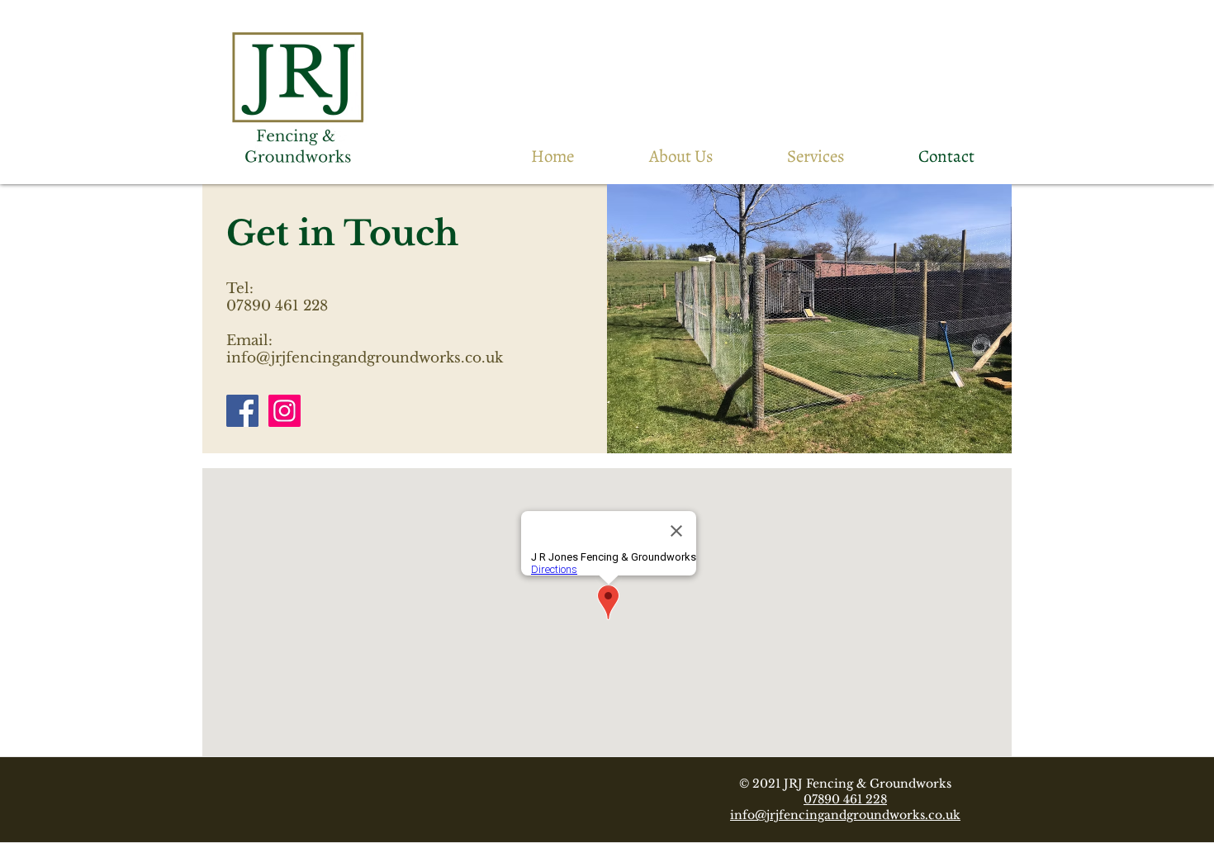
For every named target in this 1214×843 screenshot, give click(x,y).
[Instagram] (284, 411)
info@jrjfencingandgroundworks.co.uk (364, 358)
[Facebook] (242, 411)
